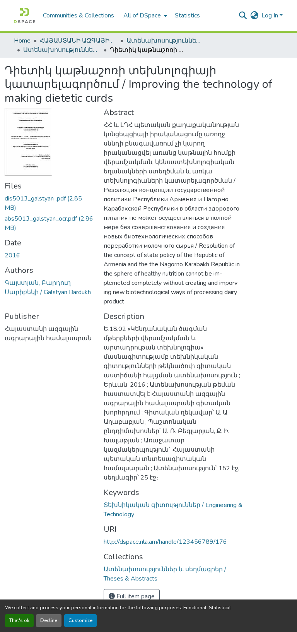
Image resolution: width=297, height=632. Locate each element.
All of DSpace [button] (142, 15)
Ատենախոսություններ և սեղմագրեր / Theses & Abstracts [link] (165, 40)
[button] (24, 15)
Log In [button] (270, 15)
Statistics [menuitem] (187, 15)
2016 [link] (12, 255)
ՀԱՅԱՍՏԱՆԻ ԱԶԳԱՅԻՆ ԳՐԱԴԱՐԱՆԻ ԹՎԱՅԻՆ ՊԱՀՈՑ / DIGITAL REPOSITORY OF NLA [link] (78, 40)
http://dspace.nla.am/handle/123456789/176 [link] (165, 542)
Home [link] (22, 40)
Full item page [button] (135, 596)
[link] (49, 203)
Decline (48, 620)
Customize (80, 620)
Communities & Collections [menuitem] (78, 15)
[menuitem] (144, 15)
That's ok (19, 620)
